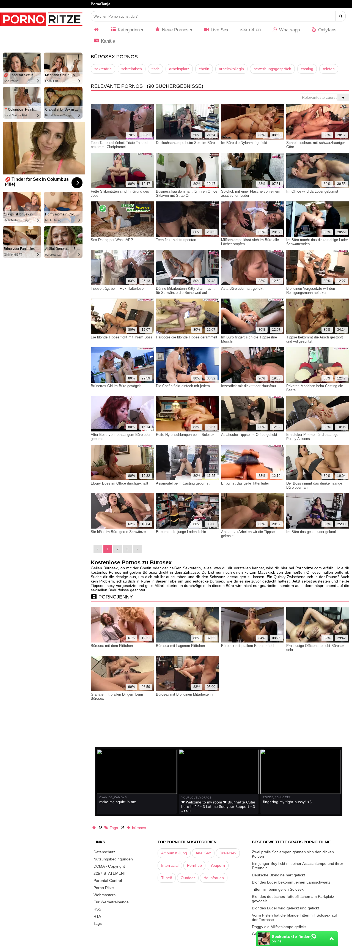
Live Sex (219, 29)
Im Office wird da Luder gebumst (312, 191)
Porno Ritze (104, 887)
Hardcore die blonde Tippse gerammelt (186, 337)
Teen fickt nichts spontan (176, 240)
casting (307, 69)
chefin (204, 69)
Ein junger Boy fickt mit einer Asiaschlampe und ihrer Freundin (297, 865)
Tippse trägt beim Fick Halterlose (117, 288)
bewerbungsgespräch (272, 69)
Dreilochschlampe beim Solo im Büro (185, 143)
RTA (97, 916)
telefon (329, 69)
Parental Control (108, 880)
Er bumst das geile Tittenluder (245, 483)
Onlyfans (327, 29)
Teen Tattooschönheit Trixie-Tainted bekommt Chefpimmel (119, 145)
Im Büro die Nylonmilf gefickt (244, 143)
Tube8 (166, 878)
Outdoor (188, 878)
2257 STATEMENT (110, 873)
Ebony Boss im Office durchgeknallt (119, 483)
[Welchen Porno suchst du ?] (341, 16)
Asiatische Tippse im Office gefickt (249, 435)
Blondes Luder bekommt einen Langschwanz (291, 882)
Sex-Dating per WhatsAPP (112, 240)
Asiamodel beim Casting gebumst (183, 483)
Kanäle (107, 41)
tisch (156, 69)
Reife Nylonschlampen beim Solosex (185, 435)
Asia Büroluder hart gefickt (242, 288)
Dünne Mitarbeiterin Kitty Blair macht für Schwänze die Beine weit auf (185, 290)
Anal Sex (203, 853)
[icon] (96, 29)
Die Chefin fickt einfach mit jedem (183, 386)
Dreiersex (227, 853)
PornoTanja (100, 4)
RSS (97, 909)
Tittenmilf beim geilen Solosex (278, 889)
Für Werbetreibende (111, 902)
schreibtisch (131, 69)
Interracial (169, 865)
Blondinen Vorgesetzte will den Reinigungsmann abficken (310, 290)
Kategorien (128, 29)
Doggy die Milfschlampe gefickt (279, 927)
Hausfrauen (214, 878)
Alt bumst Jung (174, 853)
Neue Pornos (175, 29)
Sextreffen (250, 29)
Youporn (217, 865)
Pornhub (194, 865)
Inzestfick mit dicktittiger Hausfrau (248, 386)
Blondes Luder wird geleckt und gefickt (285, 908)
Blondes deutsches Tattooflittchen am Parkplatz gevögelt (293, 898)
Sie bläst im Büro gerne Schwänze (118, 532)
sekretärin (103, 69)
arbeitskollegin (231, 69)
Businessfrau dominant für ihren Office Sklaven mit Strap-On (186, 193)
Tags (98, 923)
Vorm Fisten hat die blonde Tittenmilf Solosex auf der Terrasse (294, 917)
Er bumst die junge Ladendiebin (181, 532)
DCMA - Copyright (109, 866)
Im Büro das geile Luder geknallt (312, 532)
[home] (94, 827)
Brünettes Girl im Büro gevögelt (116, 386)
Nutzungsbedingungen (113, 859)
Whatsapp (289, 29)
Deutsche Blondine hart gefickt (278, 875)
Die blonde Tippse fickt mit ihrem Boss (122, 337)
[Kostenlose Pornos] (41, 29)
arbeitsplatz (179, 69)
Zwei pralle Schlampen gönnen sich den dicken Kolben (293, 854)
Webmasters (105, 895)
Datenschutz (104, 852)
